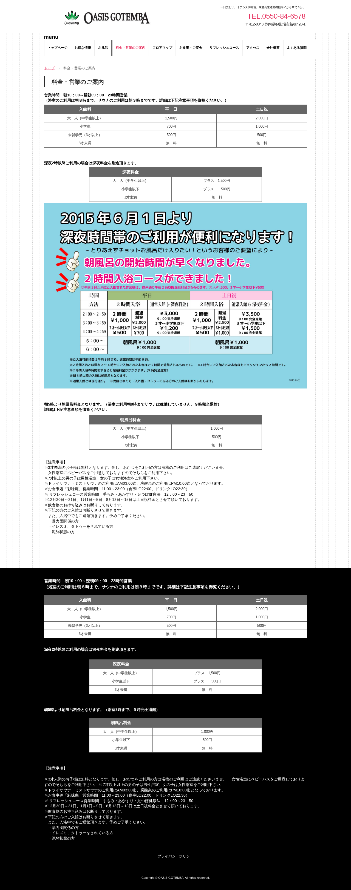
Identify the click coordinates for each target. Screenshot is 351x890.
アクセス (252, 48)
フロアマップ (162, 48)
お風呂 (103, 48)
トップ (49, 68)
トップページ (57, 48)
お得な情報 (83, 48)
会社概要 (273, 48)
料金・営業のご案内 (130, 48)
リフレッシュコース (224, 48)
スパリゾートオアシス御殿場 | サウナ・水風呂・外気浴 (106, 16)
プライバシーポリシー (175, 856)
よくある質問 (297, 48)
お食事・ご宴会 (190, 48)
